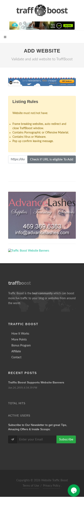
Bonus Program (21, 345)
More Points (19, 339)
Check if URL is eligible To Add (51, 159)
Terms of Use (31, 485)
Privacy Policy (51, 485)
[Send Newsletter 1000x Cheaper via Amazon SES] (42, 82)
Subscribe (66, 439)
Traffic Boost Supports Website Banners (36, 382)
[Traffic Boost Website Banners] (42, 215)
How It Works (20, 333)
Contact (16, 357)
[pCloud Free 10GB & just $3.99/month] (42, 25)
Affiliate (16, 351)
